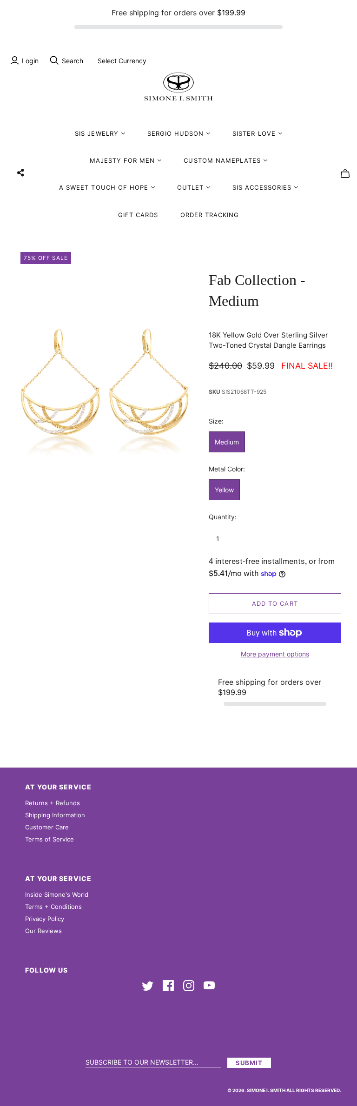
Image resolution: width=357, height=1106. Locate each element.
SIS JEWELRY (96, 133)
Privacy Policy (44, 918)
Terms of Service (49, 839)
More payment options (275, 654)
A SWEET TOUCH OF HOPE (103, 187)
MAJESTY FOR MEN (122, 160)
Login (30, 61)
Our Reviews (43, 930)
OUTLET (190, 187)
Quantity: (223, 517)
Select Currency (122, 61)
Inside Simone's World (56, 894)
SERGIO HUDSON (175, 133)
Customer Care (47, 827)
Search (72, 61)
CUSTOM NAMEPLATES (222, 160)
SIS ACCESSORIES (261, 187)
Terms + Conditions (53, 906)
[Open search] (54, 60)
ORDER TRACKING (209, 215)
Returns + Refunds (52, 803)
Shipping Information (55, 815)
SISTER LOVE (253, 133)
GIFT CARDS (138, 215)
